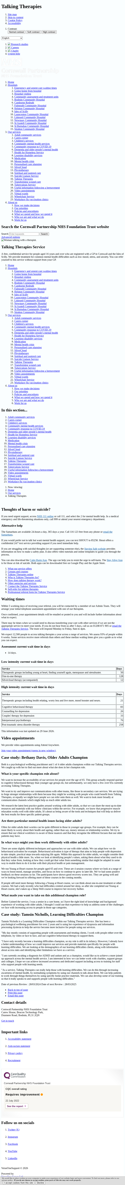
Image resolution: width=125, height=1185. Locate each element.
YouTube (12, 1151)
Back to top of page (18, 989)
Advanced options (10, 237)
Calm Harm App (38, 560)
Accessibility (14, 23)
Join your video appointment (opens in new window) (28, 750)
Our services (14, 493)
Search (4, 233)
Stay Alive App (115, 560)
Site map (12, 14)
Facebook (13, 1144)
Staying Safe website (95, 548)
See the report (15, 1106)
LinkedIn (12, 1158)
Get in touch (7, 1020)
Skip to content (15, 17)
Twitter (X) (13, 1129)
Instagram (13, 1136)
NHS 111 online (45, 516)
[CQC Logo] (15, 1078)
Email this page (16, 995)
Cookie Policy (15, 20)
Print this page (15, 992)
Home (11, 490)
